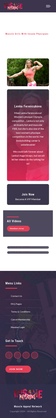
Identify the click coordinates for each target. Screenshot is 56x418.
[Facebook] (34, 355)
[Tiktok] (17, 355)
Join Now (28, 194)
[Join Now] (28, 190)
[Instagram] (8, 355)
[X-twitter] (26, 355)
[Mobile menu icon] (48, 6)
